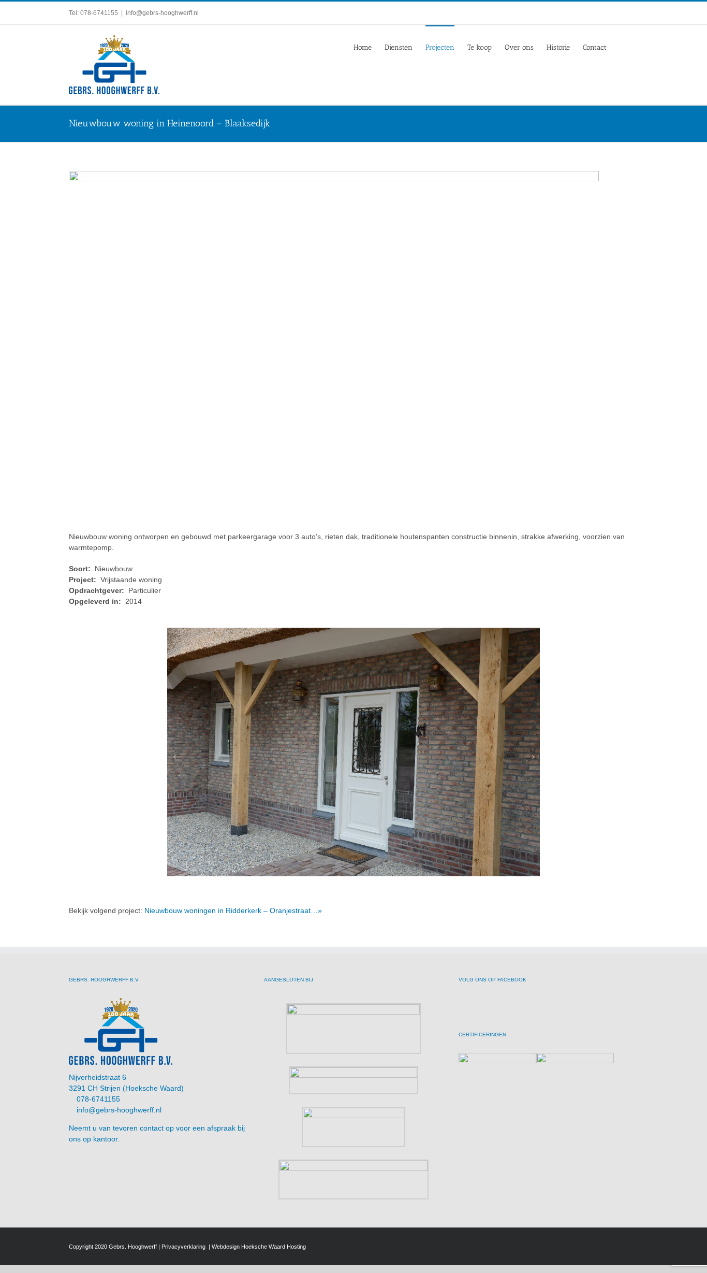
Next (527, 751)
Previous (175, 751)
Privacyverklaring (184, 1246)
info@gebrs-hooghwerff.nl (162, 13)
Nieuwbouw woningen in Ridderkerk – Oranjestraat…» (233, 910)
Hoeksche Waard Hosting (273, 1246)
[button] (622, 46)
